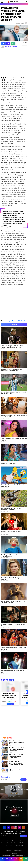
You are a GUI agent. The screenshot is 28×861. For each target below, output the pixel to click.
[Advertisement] (14, 62)
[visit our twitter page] (8, 827)
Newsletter (14, 843)
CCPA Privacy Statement (17, 850)
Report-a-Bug (19, 845)
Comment (14, 324)
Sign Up (23, 779)
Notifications (21, 841)
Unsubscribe (13, 841)
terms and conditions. (17, 856)
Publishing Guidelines (21, 851)
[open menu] (2, 1)
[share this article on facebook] (3, 43)
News (2, 5)
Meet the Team (5, 843)
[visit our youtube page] (19, 827)
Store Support (9, 845)
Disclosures (14, 853)
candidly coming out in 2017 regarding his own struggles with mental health (12, 177)
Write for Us (22, 843)
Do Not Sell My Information (9, 851)
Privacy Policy (8, 850)
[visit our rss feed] (23, 827)
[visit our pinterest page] (12, 827)
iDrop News (11, 855)
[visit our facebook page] (4, 827)
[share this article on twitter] (8, 43)
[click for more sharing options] (13, 43)
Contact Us (5, 841)
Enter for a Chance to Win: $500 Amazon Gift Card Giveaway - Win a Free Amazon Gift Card (14, 4)
